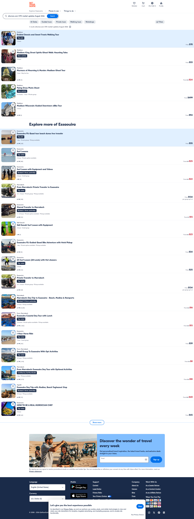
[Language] (152, 3)
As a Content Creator (153, 489)
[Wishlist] (134, 3)
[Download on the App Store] (79, 496)
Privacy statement (35, 471)
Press (133, 496)
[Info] (70, 27)
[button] (97, 39)
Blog (133, 493)
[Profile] (161, 3)
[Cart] (143, 3)
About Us (135, 485)
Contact (95, 485)
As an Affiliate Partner (153, 493)
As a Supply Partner (152, 485)
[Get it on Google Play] (79, 487)
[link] (97, 39)
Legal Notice (97, 489)
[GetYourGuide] (32, 4)
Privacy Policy (97, 493)
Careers (134, 489)
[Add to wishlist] (13, 34)
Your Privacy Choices (100, 496)
